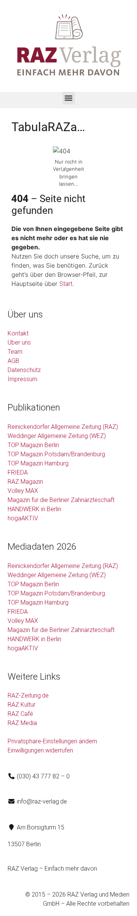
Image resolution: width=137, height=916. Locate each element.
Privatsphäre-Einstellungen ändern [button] (52, 741)
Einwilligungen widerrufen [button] (40, 750)
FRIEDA (18, 472)
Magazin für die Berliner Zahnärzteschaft (61, 500)
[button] (68, 98)
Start (65, 283)
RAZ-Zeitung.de (28, 695)
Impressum (22, 379)
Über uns (19, 342)
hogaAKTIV (23, 518)
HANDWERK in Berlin (34, 509)
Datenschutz (24, 370)
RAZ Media (22, 723)
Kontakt (18, 333)
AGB (13, 360)
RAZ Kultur (21, 704)
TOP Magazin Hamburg (38, 463)
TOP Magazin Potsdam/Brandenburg (56, 454)
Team (15, 351)
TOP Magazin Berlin (33, 445)
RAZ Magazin (25, 481)
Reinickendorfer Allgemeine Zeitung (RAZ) (63, 426)
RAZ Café (20, 713)
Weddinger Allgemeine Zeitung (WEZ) (57, 436)
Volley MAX (23, 490)
